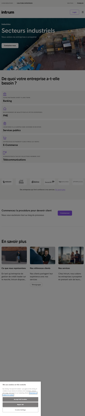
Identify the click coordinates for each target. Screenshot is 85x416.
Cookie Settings (20, 410)
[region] (20, 399)
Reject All (20, 404)
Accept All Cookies (20, 399)
